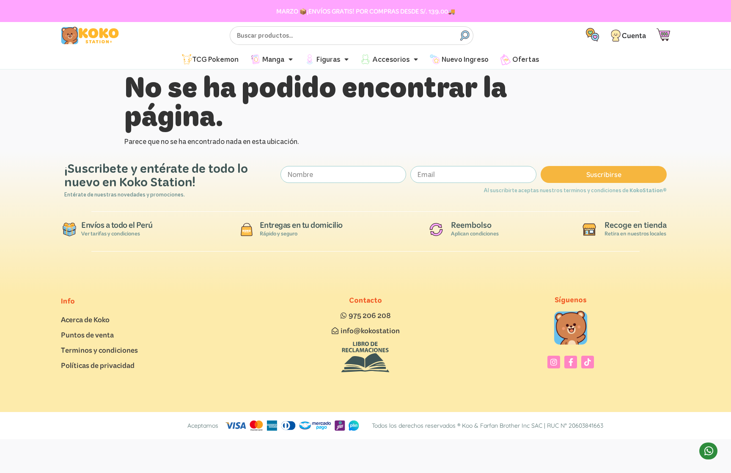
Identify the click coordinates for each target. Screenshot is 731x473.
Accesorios (390, 59)
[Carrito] (663, 34)
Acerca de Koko (85, 319)
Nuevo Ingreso (465, 59)
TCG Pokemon (215, 59)
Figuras (328, 59)
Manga (273, 59)
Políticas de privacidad (98, 365)
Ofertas (525, 59)
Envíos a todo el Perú (117, 224)
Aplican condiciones (475, 233)
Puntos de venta (87, 335)
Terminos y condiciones (99, 350)
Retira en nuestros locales (635, 233)
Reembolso (471, 224)
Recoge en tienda (636, 224)
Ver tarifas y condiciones (110, 233)
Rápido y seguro (278, 233)
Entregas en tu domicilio (301, 224)
